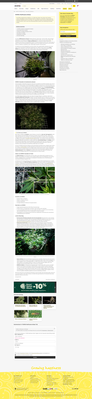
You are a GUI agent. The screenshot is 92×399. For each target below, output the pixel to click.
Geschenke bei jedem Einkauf (35, 379)
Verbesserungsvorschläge (18, 379)
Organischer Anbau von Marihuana (67, 58)
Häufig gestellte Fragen (34, 381)
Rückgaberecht (49, 381)
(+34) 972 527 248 (69, 0)
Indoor (70, 8)
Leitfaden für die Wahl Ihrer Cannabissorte (68, 52)
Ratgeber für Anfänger (34, 378)
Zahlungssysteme (50, 330)
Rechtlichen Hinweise (24, 353)
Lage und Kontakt (17, 378)
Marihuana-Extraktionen (64, 64)
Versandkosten (44, 330)
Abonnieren (68, 36)
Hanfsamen (70, 21)
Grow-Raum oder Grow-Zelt (30, 137)
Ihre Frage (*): (17, 344)
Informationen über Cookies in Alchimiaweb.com (52, 384)
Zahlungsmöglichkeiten (51, 379)
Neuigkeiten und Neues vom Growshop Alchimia (68, 40)
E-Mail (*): (17, 339)
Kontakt (76, 0)
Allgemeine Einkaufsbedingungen (53, 378)
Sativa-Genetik (23, 146)
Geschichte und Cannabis (64, 67)
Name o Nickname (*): (19, 334)
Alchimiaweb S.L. (37, 392)
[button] (55, 287)
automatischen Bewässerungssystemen (24, 221)
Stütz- (50, 39)
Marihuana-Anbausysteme (65, 50)
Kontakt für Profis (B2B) (18, 381)
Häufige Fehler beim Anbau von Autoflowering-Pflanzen (20, 306)
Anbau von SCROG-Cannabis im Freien (25, 31)
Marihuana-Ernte (64, 49)
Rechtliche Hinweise (51, 392)
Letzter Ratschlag (21, 35)
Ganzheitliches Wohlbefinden (65, 61)
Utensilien (69, 22)
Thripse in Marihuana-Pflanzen (33, 319)
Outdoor (64, 8)
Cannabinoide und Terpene (64, 68)
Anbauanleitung (69, 3)
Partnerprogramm (17, 382)
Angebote (32, 377)
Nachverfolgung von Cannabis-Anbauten (68, 48)
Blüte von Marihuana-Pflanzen (20, 318)
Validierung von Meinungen (51, 382)
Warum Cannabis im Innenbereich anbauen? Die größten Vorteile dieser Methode (49, 307)
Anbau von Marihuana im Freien (66, 46)
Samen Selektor (52, 3)
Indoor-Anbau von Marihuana (50, 279)
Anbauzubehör (63, 22)
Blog (65, 3)
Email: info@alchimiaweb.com (68, 381)
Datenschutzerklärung (36, 353)
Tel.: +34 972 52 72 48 (67, 382)
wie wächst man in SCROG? (23, 30)
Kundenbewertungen (34, 382)
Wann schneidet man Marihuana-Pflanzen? (33, 306)
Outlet (62, 3)
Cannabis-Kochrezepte (64, 65)
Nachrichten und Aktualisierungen (66, 63)
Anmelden (76, 3)
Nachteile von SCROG (22, 34)
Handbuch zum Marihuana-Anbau (66, 42)
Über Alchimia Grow (17, 377)
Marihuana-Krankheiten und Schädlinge (68, 44)
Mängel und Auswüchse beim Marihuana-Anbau (68, 57)
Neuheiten (58, 3)
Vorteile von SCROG (21, 32)
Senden (35, 357)
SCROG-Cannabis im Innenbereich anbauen (25, 28)
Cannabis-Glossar (64, 53)
